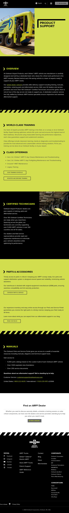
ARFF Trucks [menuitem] (23, 453)
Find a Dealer (3, 504)
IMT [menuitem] (52, 463)
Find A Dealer (34, 421)
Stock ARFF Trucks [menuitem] (26, 463)
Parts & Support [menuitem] (25, 466)
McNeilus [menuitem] (53, 470)
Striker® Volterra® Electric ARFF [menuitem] (25, 458)
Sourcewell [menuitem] (54, 488)
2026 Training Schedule (15, 172)
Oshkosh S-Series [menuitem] (56, 474)
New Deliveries (62, 3)
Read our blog (12, 321)
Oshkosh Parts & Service (15, 293)
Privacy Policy (15, 504)
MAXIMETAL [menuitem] (54, 467)
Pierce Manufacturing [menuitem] (57, 476)
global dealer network (14, 85)
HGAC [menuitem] (53, 486)
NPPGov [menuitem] (53, 490)
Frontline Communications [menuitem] (55, 460)
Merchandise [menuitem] (42, 463)
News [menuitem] (40, 460)
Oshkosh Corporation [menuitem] (57, 456)
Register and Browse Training (17, 178)
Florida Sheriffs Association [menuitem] (55, 494)
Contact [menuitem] (40, 453)
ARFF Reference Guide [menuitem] (25, 471)
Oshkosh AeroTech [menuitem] (56, 472)
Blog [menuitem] (39, 457)
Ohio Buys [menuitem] (54, 497)
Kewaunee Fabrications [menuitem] (57, 465)
